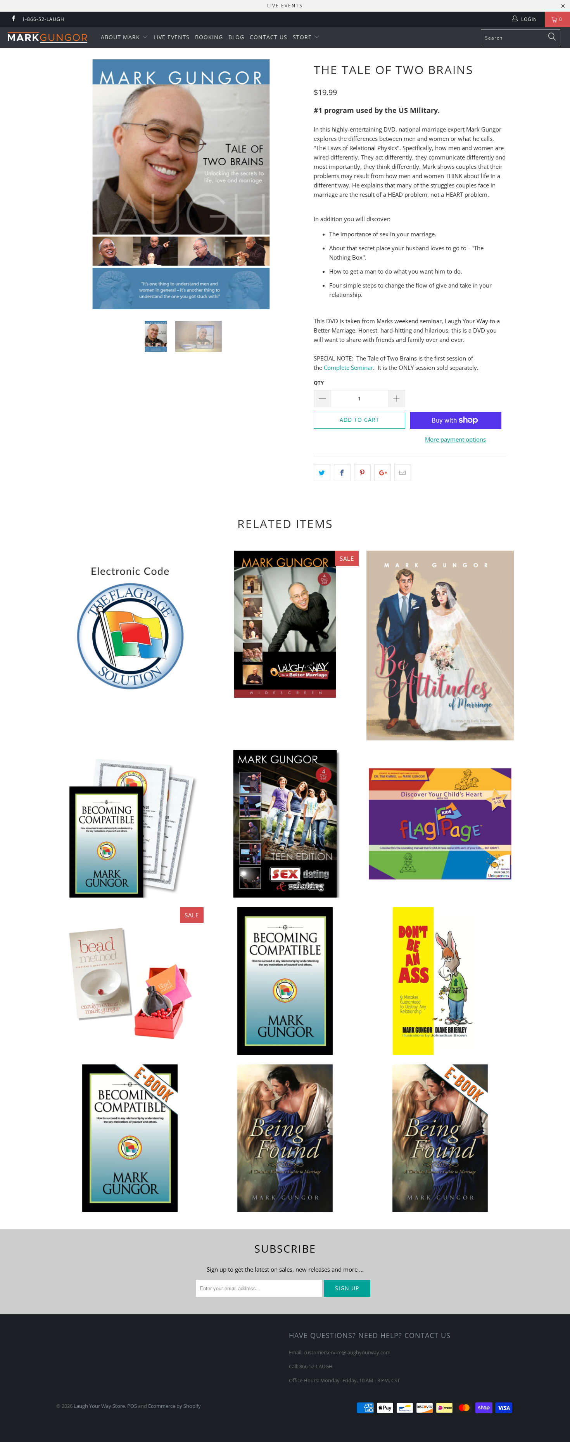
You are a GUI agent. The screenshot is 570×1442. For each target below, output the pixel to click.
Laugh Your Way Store (99, 1405)
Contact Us (268, 37)
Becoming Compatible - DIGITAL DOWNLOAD (130, 1138)
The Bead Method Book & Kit (130, 981)
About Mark (121, 37)
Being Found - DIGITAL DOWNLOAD (440, 1138)
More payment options (455, 439)
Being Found (285, 1138)
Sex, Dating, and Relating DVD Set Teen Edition (285, 824)
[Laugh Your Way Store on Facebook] (13, 19)
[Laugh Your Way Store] (49, 37)
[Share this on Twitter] (322, 472)
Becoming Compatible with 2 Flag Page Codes (130, 824)
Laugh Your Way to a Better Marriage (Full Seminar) (285, 624)
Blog (236, 37)
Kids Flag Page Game (440, 824)
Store (303, 37)
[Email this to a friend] (402, 472)
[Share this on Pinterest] (362, 472)
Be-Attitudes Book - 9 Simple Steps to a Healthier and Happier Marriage (440, 646)
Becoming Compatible (285, 981)
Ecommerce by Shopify (174, 1405)
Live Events (172, 37)
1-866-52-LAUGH (43, 19)
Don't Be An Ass (440, 981)
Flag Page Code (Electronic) (130, 624)
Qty (319, 382)
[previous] (69, 190)
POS (132, 1405)
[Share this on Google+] (382, 472)
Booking (209, 37)
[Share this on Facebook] (342, 472)
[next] (292, 190)
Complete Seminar (348, 367)
